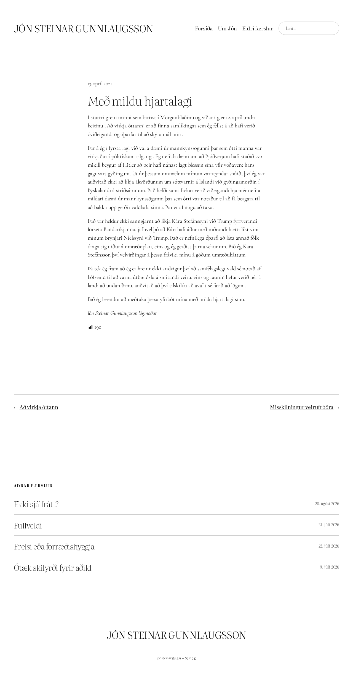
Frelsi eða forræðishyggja (54, 546)
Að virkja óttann (39, 407)
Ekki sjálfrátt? (36, 504)
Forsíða (204, 28)
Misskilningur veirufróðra (301, 407)
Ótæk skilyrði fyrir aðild (53, 567)
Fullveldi (28, 525)
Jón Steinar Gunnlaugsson (83, 28)
